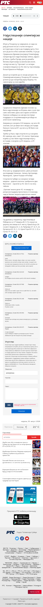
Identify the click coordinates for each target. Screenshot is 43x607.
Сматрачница (9, 553)
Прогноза (8, 427)
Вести (3, 7)
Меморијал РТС (28, 559)
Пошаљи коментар (21, 248)
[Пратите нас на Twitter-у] (17, 538)
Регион (20, 548)
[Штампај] (20, 28)
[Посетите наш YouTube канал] (27, 538)
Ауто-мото (34, 558)
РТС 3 (20, 571)
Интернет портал (22, 587)
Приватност (7, 599)
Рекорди (4, 9)
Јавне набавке (28, 585)
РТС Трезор (10, 574)
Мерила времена (34, 550)
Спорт (6, 556)
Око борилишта (18, 7)
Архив (24, 582)
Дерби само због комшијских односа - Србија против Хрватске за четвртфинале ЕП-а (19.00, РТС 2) (16, 444)
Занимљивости (25, 563)
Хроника (6, 550)
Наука (18, 566)
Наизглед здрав (35, 567)
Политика (12, 548)
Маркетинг (17, 585)
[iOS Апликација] (21, 495)
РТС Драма (6, 572)
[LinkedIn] (15, 28)
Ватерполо (16, 558)
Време (20, 551)
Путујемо (16, 564)
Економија (22, 550)
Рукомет (8, 558)
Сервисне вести (30, 551)
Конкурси (37, 585)
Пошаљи (21, 411)
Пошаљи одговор (33, 254)
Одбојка (35, 556)
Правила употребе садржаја (29, 599)
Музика (34, 563)
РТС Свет (27, 571)
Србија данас (34, 548)
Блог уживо (29, 7)
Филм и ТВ (10, 566)
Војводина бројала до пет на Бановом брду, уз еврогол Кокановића (15, 470)
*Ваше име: (8, 369)
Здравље (36, 564)
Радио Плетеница (28, 579)
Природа (25, 566)
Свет (26, 548)
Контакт (9, 585)
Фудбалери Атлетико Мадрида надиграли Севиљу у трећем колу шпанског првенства (16, 453)
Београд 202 (16, 579)
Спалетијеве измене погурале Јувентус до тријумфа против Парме (16, 480)
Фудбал (13, 556)
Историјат (12, 9)
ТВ (4, 571)
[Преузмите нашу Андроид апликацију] (21, 522)
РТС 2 (14, 571)
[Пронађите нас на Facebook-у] (22, 538)
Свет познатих (26, 564)
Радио (5, 577)
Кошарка (21, 556)
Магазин (8, 563)
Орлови (9, 7)
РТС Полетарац (31, 574)
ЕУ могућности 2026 (31, 553)
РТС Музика (20, 574)
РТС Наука (36, 571)
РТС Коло (36, 572)
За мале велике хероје (20, 567)
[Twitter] (10, 28)
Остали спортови (15, 559)
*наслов (7, 378)
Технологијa (7, 564)
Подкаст (19, 553)
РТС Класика (26, 572)
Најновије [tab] (6, 432)
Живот (16, 563)
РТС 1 (8, 571)
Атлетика (25, 558)
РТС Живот (16, 572)
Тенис (28, 556)
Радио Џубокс (17, 580)
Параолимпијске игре (24, 9)
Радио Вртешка (29, 580)
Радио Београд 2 (29, 577)
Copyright (15, 599)
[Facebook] (5, 28)
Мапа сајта (34, 592)
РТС (3, 585)
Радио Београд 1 (15, 577)
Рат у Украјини (11, 551)
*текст (7, 386)
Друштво (14, 550)
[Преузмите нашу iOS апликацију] (21, 516)
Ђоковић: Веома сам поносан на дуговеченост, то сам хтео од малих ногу (16, 461)
